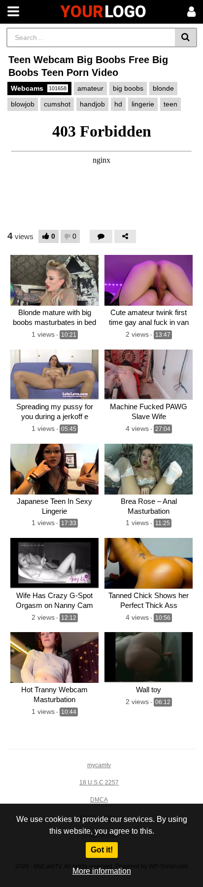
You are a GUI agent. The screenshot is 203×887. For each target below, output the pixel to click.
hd (118, 104)
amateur (90, 88)
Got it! (102, 850)
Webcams (39, 88)
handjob (92, 104)
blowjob (22, 104)
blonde (163, 88)
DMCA (99, 799)
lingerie (143, 104)
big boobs (128, 88)
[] (186, 37)
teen (170, 104)
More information (101, 871)
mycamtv (99, 765)
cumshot (57, 104)
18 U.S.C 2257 (99, 782)
